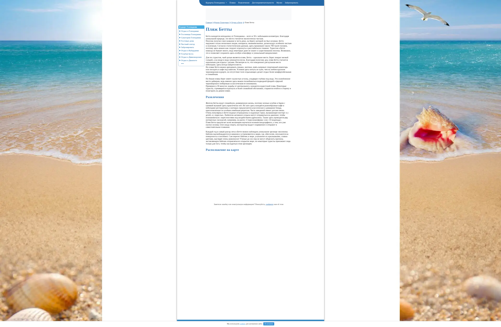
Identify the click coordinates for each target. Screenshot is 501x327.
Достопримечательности (263, 3)
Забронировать (291, 3)
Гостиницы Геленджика (191, 34)
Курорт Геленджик (188, 27)
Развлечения (243, 3)
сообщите (269, 204)
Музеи (279, 3)
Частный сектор (188, 44)
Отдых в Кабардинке (190, 50)
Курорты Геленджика (215, 3)
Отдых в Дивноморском (191, 57)
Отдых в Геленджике (190, 31)
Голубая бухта (187, 54)
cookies (242, 324)
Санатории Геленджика (191, 37)
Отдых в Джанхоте (189, 60)
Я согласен (269, 324)
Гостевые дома (187, 41)
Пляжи (232, 3)
